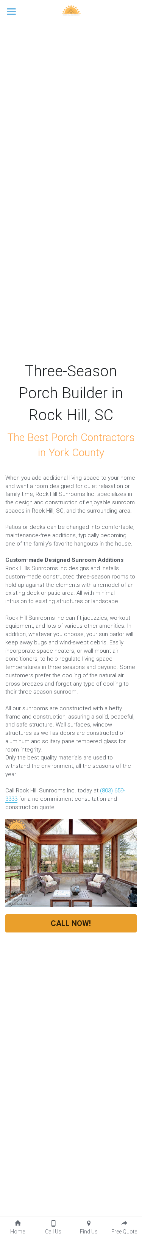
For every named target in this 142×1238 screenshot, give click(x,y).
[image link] (71, 11)
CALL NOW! (71, 923)
